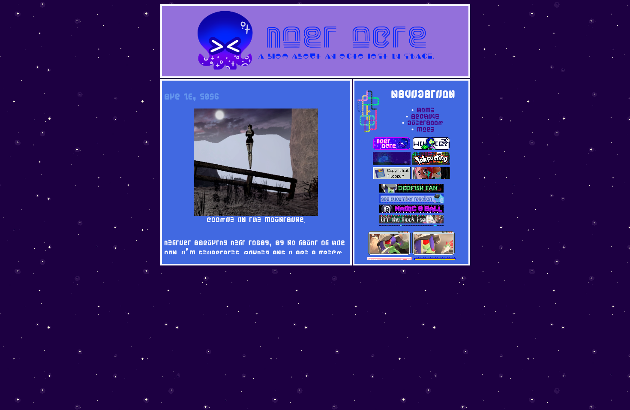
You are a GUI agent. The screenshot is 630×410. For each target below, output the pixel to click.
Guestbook (425, 124)
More (426, 130)
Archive (425, 117)
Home (426, 111)
